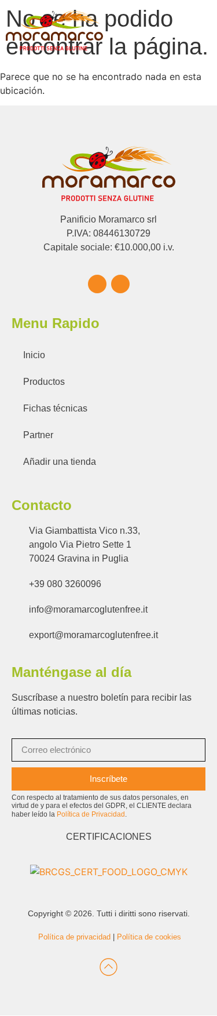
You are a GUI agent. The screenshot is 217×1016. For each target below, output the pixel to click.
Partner (38, 435)
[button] (200, 30)
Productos (44, 382)
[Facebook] (97, 284)
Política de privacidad (74, 937)
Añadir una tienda (59, 462)
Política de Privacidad (91, 814)
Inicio (34, 355)
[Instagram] (120, 284)
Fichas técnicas (55, 408)
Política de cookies (149, 937)
